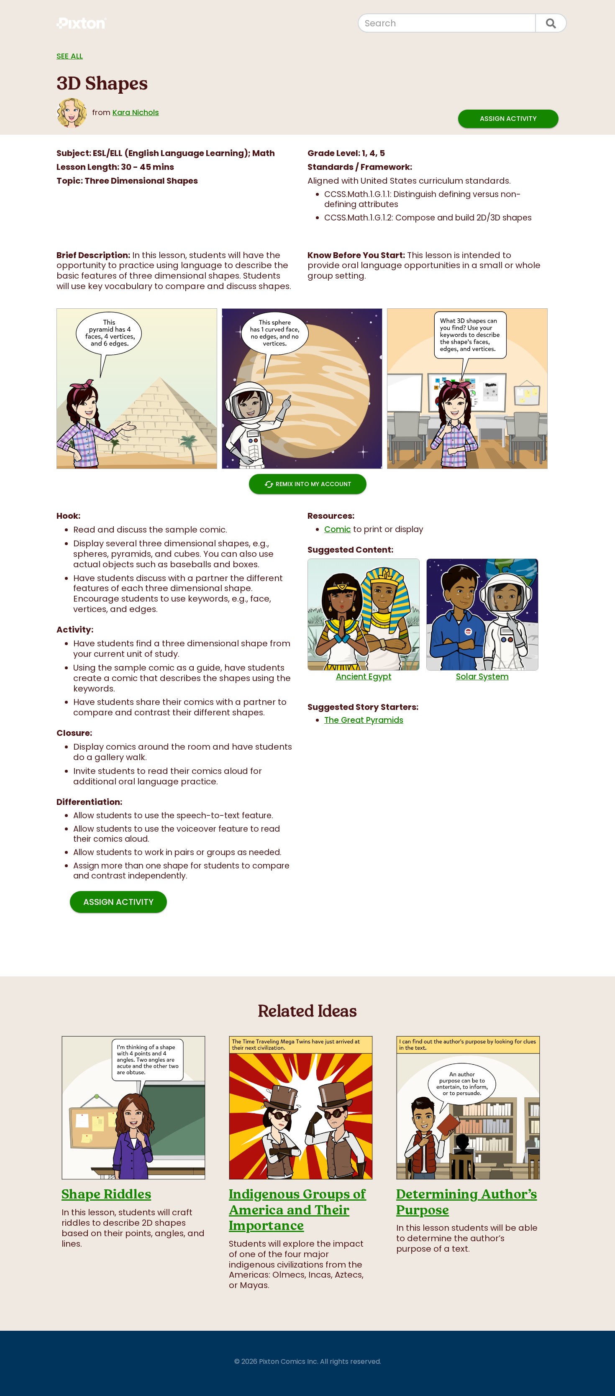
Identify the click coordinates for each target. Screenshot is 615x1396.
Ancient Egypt (364, 676)
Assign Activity (508, 118)
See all (69, 56)
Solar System (482, 676)
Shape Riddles (106, 1194)
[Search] (551, 23)
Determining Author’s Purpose (466, 1202)
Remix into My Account (307, 484)
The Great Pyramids (363, 720)
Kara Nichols (136, 112)
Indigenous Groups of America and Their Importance (297, 1210)
